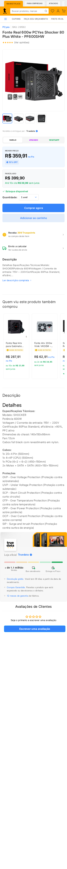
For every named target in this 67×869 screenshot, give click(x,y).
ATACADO (33, 140)
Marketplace (13, 4)
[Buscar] (46, 11)
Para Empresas (34, 3)
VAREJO (12, 140)
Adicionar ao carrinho (33, 218)
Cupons (16, 19)
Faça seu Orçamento (36, 19)
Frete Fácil (57, 19)
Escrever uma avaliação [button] (34, 628)
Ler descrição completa (15, 280)
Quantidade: (9, 197)
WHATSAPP (54, 140)
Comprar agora (33, 208)
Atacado (53, 3)
